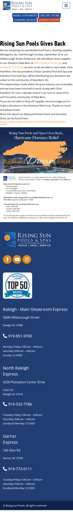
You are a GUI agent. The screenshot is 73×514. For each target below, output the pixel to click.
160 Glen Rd (11, 450)
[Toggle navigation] (66, 6)
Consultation (49, 20)
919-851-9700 (20, 336)
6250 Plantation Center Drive (24, 382)
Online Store (50, 15)
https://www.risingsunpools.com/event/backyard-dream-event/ (33, 122)
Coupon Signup (25, 20)
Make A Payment (25, 15)
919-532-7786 (20, 404)
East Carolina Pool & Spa (48, 63)
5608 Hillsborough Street (21, 317)
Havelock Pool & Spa (12, 67)
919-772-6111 (20, 469)
